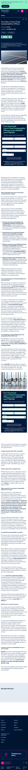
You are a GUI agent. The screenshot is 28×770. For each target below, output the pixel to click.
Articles (16, 720)
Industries (3, 727)
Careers (3, 739)
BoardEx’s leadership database (14, 575)
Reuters (17, 357)
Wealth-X (3, 600)
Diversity (16, 727)
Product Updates (18, 729)
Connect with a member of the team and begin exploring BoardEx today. (12, 661)
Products (3, 725)
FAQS (2, 742)
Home (2, 720)
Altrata (2, 729)
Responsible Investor (19, 319)
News (15, 725)
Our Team (3, 737)
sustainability (11, 32)
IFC (8, 205)
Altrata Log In (5, 6)
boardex (4, 32)
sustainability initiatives (19, 251)
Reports (16, 722)
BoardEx (7, 364)
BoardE (3, 651)
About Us (3, 722)
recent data (16, 599)
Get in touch (7, 762)
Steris (6, 483)
